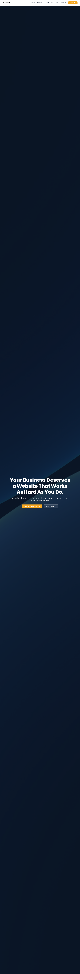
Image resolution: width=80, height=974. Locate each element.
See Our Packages (31, 506)
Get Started (73, 3)
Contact (63, 3)
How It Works (49, 3)
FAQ (57, 3)
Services (39, 3)
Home (33, 3)
